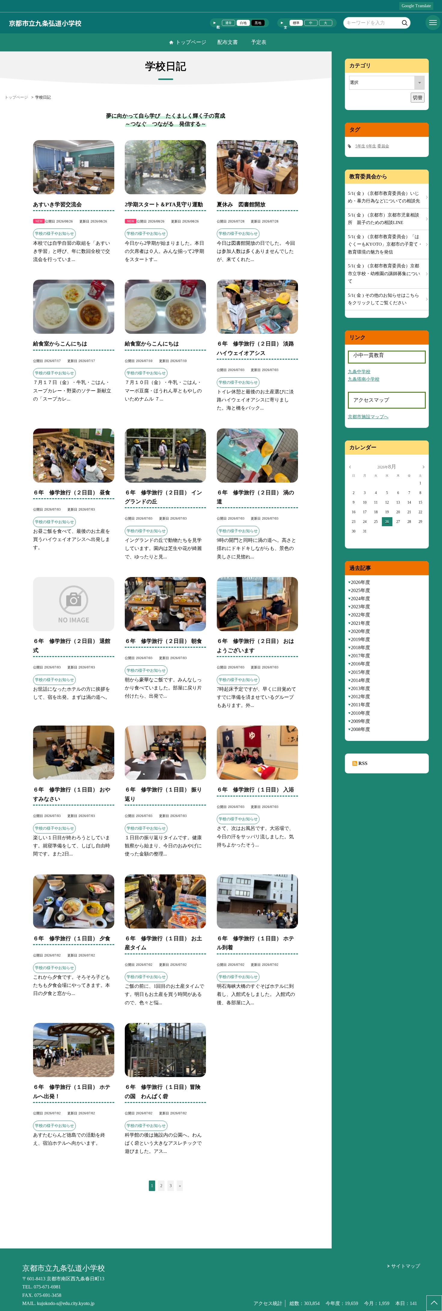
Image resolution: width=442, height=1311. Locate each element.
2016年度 (360, 663)
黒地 (258, 23)
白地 (243, 23)
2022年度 (360, 614)
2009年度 (360, 721)
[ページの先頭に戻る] (434, 1303)
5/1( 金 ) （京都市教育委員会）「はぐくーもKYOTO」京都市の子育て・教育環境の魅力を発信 (385, 244)
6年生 (371, 146)
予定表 (258, 42)
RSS (362, 763)
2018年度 (360, 647)
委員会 (383, 146)
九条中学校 (359, 371)
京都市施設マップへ (368, 416)
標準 (296, 23)
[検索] (405, 22)
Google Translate (416, 6)
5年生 (360, 146)
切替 (417, 97)
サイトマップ (405, 1266)
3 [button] (171, 1186)
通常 (228, 23)
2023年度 (360, 606)
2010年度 (360, 713)
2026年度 (360, 582)
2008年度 (360, 729)
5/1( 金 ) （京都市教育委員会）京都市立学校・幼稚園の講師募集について (384, 273)
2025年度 (360, 590)
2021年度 (360, 623)
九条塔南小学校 (363, 379)
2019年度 (360, 639)
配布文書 (227, 42)
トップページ (191, 42)
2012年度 (360, 696)
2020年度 (360, 631)
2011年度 (360, 704)
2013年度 (360, 688)
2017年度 (360, 655)
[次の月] (423, 467)
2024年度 (360, 598)
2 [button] (161, 1186)
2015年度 (360, 672)
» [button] (180, 1186)
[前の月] (350, 467)
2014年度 (360, 680)
